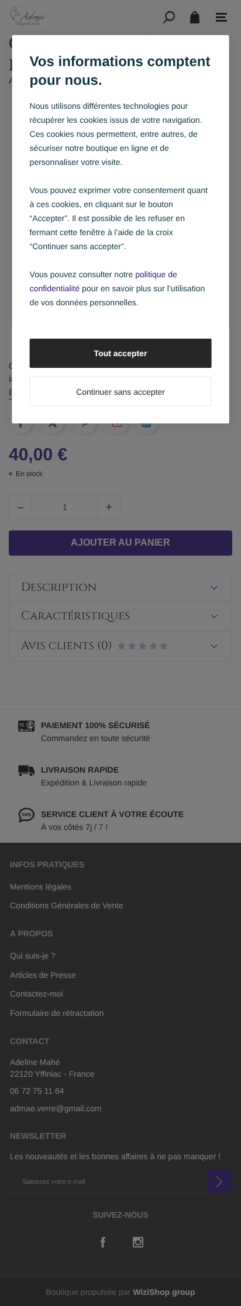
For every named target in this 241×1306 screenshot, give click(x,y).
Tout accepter (120, 353)
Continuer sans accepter (120, 392)
